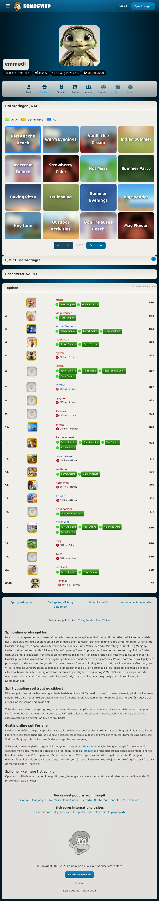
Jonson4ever (64, 456)
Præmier (87, 751)
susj (58, 541)
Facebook (92, 620)
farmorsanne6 (65, 437)
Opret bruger (143, 6)
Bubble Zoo (101, 800)
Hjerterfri (86, 800)
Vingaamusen (63, 313)
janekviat (61, 567)
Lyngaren (61, 398)
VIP (27, 764)
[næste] (91, 245)
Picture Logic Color (114, 371)
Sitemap (79, 883)
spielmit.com (84, 812)
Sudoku (115, 800)
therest (60, 385)
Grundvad (62, 483)
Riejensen (61, 411)
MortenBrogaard (65, 326)
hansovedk (63, 522)
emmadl (63, 581)
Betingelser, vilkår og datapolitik (60, 604)
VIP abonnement (92, 746)
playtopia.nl (102, 812)
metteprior (63, 469)
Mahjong (37, 800)
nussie (59, 300)
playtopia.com (42, 812)
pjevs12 (60, 353)
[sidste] (101, 245)
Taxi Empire (89, 371)
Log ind (123, 6)
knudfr (60, 496)
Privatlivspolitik (98, 602)
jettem (60, 366)
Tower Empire (68, 331)
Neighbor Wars (112, 527)
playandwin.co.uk (64, 812)
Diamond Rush (90, 304)
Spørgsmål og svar (22, 602)
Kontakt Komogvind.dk (79, 874)
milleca (60, 424)
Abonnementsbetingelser (136, 602)
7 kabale (25, 800)
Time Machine (91, 442)
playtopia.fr (118, 812)
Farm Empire (68, 304)
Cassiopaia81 (64, 509)
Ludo (48, 800)
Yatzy (57, 800)
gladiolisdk (62, 339)
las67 (59, 554)
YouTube (78, 620)
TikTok (106, 620)
